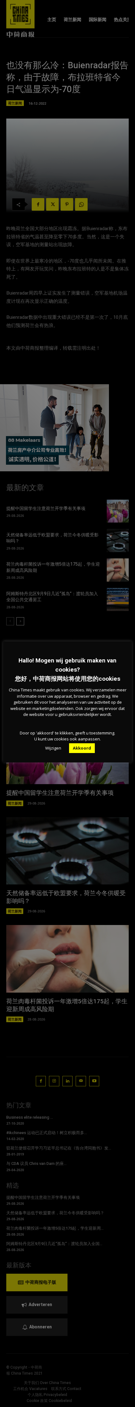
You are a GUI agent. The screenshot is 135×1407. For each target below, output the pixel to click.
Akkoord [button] (82, 748)
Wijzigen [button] (53, 748)
